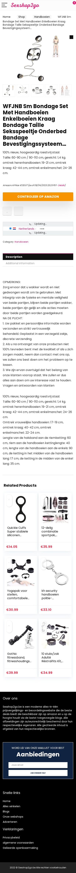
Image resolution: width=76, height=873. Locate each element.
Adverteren (10, 822)
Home (7, 17)
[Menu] (4, 5)
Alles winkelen (11, 806)
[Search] (56, 5)
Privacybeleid (11, 837)
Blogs (6, 811)
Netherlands (26, 228)
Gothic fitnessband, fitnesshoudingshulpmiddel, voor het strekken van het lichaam (19, 663)
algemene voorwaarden (18, 843)
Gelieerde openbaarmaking (20, 848)
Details (61, 185)
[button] (71, 37)
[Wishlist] (64, 5)
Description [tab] (14, 257)
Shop (21, 17)
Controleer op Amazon (38, 196)
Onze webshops (13, 816)
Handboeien (42, 17)
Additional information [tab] (20, 263)
